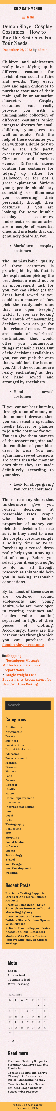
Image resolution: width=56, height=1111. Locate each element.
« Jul (11, 1041)
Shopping (13, 656)
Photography (14, 824)
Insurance (12, 802)
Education (12, 754)
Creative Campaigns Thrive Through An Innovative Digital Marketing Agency (27, 908)
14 (33, 1016)
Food (8, 776)
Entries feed (16, 975)
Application (13, 727)
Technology (14, 855)
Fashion (11, 763)
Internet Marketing (19, 807)
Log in (12, 970)
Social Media (14, 842)
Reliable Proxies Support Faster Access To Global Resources (27, 929)
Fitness (10, 771)
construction (14, 745)
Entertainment (16, 758)
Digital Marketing (18, 749)
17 (10, 1022)
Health (10, 789)
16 (45, 1016)
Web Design (13, 864)
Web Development (18, 868)
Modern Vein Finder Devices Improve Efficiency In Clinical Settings (27, 939)
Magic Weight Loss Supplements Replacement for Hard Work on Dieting (26, 679)
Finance (11, 767)
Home (9, 793)
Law (8, 811)
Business (11, 740)
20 (27, 1022)
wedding (11, 872)
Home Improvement (19, 798)
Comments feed (19, 979)
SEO (8, 833)
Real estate (13, 828)
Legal (9, 815)
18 (16, 1022)
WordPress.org (18, 984)
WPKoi (35, 1108)
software (11, 846)
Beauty (10, 736)
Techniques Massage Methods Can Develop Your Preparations (24, 665)
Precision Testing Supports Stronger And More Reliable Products (25, 896)
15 (39, 1016)
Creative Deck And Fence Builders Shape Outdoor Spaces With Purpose (27, 920)
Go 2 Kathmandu (28, 8)
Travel (10, 859)
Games (10, 780)
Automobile (13, 732)
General (11, 785)
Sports (10, 850)
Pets (8, 820)
